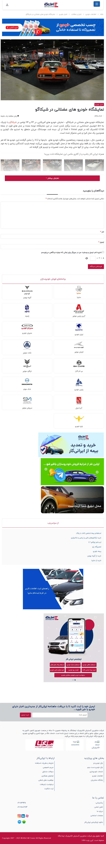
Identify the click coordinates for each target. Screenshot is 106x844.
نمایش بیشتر (53, 178)
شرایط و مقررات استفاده (44, 763)
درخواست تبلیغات (46, 784)
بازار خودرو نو (98, 763)
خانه (101, 14)
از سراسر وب (53, 523)
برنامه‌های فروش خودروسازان (53, 279)
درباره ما (100, 811)
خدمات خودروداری (96, 771)
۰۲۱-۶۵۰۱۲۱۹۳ (22, 807)
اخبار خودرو (63, 14)
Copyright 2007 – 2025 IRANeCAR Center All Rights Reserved (26, 838)
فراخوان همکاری (47, 776)
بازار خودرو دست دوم (95, 767)
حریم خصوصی (48, 767)
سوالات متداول (47, 771)
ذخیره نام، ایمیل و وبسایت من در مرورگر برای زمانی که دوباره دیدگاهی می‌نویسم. (71, 252)
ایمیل (101, 242)
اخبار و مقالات (76, 14)
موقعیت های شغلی (45, 780)
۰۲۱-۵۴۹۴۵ (21, 803)
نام (102, 232)
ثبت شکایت (48, 788)
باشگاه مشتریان (97, 780)
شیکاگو (13, 122)
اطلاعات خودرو (91, 14)
